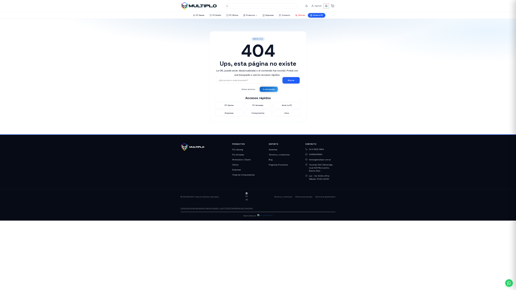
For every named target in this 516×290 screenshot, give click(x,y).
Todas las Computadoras (243, 175)
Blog (271, 159)
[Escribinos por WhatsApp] (509, 283)
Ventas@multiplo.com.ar (320, 159)
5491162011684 (315, 154)
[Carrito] (332, 6)
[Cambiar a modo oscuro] (306, 6)
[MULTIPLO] (199, 6)
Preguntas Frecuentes (278, 165)
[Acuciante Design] (265, 215)
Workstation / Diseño (241, 159)
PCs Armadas (238, 154)
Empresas (236, 169)
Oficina (235, 165)
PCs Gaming (237, 149)
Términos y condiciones (279, 154)
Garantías (273, 149)
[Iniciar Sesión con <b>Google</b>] (326, 6)
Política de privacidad (303, 197)
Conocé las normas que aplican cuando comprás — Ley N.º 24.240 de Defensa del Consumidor (217, 208)
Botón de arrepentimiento (325, 197)
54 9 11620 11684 (316, 149)
